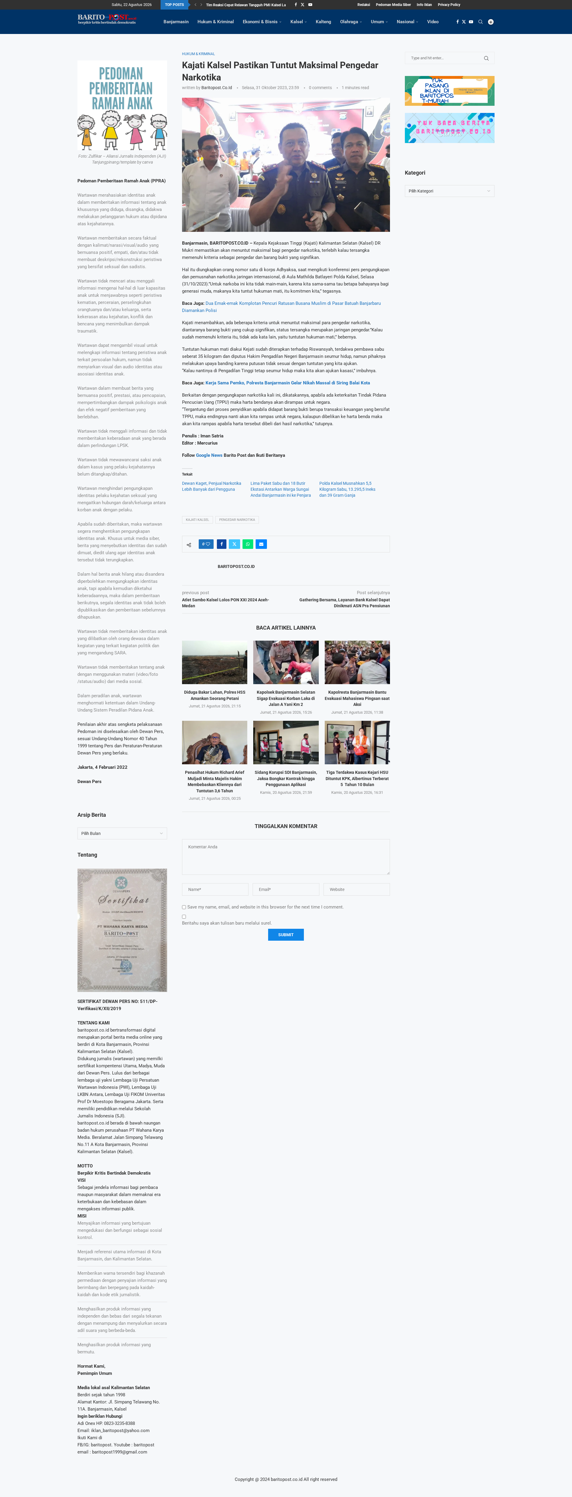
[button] (195, 5)
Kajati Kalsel (197, 520)
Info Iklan (424, 5)
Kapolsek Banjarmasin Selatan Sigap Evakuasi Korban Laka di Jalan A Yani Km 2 (286, 698)
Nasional (405, 21)
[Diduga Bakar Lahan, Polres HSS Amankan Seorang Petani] (214, 662)
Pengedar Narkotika (237, 520)
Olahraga (349, 21)
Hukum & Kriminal (216, 21)
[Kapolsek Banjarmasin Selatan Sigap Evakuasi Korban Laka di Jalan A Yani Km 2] (285, 662)
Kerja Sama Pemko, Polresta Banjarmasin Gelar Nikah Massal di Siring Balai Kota (288, 383)
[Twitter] (302, 5)
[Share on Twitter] (234, 544)
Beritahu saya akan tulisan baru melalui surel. (227, 923)
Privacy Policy (449, 5)
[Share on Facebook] (221, 544)
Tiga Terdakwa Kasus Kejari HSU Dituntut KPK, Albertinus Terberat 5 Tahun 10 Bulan (357, 778)
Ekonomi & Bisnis (260, 21)
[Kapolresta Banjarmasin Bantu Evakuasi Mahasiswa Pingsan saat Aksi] (357, 662)
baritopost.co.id (216, 87)
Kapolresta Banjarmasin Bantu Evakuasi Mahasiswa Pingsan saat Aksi (357, 698)
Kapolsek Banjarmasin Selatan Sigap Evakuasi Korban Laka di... (256, 5)
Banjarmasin (176, 21)
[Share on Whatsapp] (248, 544)
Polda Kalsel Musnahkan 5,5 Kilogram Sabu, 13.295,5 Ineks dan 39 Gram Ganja (347, 489)
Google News (210, 455)
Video (433, 21)
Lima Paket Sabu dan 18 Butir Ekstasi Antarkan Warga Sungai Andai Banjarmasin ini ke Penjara (281, 489)
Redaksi (364, 5)
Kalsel (296, 21)
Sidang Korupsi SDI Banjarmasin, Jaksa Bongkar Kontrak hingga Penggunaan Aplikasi (286, 778)
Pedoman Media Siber (393, 5)
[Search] (481, 22)
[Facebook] (296, 5)
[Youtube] (310, 5)
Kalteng (323, 21)
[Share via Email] (261, 544)
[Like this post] (208, 544)
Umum (377, 21)
